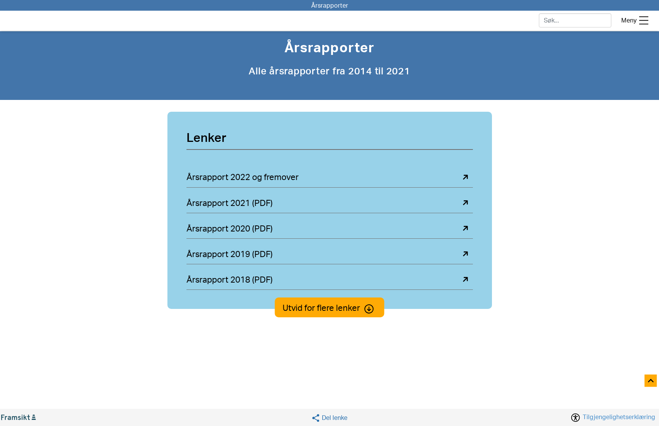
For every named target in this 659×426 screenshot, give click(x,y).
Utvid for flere (321, 308)
